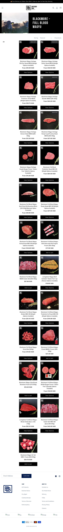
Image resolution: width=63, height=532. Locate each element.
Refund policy (25, 504)
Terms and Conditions (48, 501)
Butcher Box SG (33, 526)
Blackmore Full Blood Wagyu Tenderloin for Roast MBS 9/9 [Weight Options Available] (49, 314)
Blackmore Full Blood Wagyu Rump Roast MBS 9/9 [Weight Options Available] (28, 243)
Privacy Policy (46, 504)
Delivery (44, 494)
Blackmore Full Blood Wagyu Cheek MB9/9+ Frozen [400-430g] (49, 349)
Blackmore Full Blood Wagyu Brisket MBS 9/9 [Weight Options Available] (28, 314)
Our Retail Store (46, 490)
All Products (25, 487)
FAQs (43, 497)
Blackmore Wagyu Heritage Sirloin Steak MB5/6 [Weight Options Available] (49, 63)
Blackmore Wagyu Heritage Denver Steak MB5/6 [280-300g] (28, 134)
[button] (2, 8)
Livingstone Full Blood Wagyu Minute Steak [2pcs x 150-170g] (28, 421)
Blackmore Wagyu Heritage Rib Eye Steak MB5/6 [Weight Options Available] (28, 63)
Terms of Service (26, 501)
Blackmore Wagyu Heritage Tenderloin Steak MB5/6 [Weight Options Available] (28, 98)
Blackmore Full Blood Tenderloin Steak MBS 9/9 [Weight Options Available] (49, 169)
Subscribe (26, 476)
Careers (44, 508)
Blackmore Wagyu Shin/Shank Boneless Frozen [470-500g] (28, 383)
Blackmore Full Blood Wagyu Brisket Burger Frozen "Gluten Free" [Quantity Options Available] (49, 385)
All (4, 41)
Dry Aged (24, 494)
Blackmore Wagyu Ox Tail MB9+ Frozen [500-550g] (28, 456)
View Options (28, 72)
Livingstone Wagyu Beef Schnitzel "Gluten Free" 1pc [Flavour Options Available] (50, 279)
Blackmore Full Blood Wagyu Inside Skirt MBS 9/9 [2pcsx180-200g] (49, 421)
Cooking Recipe (26, 497)
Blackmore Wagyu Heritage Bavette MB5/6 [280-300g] (50, 97)
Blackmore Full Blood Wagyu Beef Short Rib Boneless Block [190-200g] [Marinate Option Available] (28, 207)
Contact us (45, 487)
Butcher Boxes (26, 490)
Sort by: (36, 38)
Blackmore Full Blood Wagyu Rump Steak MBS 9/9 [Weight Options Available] (49, 206)
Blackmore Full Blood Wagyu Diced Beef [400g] (28, 348)
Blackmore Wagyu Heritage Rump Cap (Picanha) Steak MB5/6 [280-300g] (50, 134)
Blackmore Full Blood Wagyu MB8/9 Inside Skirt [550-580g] (28, 278)
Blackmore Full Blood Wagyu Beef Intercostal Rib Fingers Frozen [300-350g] (49, 243)
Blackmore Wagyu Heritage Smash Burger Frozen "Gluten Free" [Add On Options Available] (28, 170)
